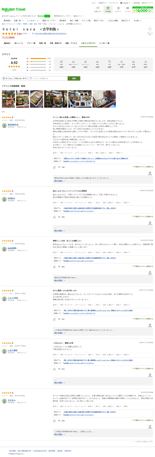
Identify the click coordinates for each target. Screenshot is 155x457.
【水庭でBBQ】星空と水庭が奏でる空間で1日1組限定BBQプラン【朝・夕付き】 (89, 208)
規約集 (59, 451)
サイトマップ (113, 3)
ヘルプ (93, 3)
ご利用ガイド (102, 3)
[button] (8, 99)
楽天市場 (137, 3)
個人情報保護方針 (24, 451)
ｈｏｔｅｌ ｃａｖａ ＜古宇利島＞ (31, 29)
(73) (56, 43)
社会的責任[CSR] (39, 451)
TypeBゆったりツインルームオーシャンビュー (78, 211)
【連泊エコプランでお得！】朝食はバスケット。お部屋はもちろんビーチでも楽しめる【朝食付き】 (96, 158)
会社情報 (12, 451)
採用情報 (51, 451)
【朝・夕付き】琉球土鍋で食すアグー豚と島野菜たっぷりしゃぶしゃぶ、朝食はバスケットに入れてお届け (98, 310)
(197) (88, 43)
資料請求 (67, 451)
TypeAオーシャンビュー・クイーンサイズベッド (79, 161)
